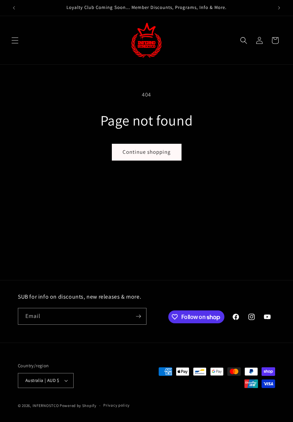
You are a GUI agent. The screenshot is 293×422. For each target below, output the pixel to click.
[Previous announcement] (14, 8)
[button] (15, 40)
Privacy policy (116, 405)
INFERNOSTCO (46, 405)
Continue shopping (147, 151)
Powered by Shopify (78, 405)
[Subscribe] (138, 316)
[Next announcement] (279, 8)
